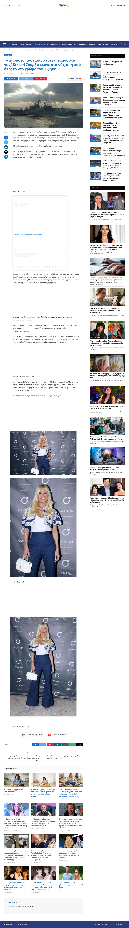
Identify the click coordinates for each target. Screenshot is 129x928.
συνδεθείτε (30, 906)
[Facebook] (6, 137)
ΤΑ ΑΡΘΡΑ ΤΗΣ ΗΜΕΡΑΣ (101, 924)
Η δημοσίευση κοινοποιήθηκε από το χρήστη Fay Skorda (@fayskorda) (40, 267)
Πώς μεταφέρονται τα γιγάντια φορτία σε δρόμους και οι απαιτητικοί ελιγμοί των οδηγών (113, 76)
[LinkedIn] (6, 147)
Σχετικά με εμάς (119, 924)
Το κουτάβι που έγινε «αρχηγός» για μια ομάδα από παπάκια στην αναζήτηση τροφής (113, 126)
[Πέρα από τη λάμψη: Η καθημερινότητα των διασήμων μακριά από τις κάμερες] (71, 841)
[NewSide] (64, 5)
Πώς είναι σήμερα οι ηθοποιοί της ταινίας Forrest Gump (71, 885)
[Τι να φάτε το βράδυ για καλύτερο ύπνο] (16, 780)
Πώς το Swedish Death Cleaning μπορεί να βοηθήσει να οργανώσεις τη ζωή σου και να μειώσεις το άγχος (71, 793)
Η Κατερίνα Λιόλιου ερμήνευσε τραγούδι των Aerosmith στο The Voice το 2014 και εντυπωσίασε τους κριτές (15, 823)
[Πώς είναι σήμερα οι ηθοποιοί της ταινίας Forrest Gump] (71, 873)
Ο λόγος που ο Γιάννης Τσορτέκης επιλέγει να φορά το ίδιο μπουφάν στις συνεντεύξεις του (43, 822)
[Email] (6, 152)
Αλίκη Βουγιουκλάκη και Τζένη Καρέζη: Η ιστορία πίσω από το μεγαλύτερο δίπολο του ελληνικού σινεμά (43, 886)
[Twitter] (6, 142)
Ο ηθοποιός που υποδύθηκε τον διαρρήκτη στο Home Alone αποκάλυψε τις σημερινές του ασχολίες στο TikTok (70, 823)
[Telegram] (6, 157)
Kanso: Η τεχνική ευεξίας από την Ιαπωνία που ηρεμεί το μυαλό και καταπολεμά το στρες (43, 793)
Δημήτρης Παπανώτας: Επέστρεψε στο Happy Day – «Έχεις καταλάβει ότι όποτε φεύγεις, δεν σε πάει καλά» (24, 758)
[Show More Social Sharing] (50, 78)
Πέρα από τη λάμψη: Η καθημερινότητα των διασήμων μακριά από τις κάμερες (69, 854)
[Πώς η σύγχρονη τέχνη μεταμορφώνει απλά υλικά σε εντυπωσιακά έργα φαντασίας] (95, 176)
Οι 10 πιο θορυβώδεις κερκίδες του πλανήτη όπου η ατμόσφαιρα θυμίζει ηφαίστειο (112, 164)
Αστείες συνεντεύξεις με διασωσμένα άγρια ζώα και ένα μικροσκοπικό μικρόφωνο (114, 101)
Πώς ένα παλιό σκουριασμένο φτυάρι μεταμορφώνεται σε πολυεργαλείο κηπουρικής (114, 151)
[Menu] (4, 44)
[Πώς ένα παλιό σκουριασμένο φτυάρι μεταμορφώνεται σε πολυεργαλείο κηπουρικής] (95, 151)
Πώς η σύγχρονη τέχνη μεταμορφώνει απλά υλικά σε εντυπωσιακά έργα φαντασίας (112, 177)
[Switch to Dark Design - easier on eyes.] (121, 44)
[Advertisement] (64, 26)
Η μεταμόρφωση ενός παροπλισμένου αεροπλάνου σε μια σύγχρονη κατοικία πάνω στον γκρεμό (113, 114)
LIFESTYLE (8, 55)
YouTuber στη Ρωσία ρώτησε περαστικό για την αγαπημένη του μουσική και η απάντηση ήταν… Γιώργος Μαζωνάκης (16, 855)
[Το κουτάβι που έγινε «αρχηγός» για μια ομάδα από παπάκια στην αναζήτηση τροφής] (95, 125)
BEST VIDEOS (95, 77)
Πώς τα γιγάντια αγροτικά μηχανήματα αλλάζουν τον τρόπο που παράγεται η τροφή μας (114, 139)
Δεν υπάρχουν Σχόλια (24, 73)
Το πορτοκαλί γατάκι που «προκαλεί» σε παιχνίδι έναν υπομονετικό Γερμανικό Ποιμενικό (113, 88)
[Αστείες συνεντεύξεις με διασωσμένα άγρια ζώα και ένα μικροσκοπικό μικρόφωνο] (95, 100)
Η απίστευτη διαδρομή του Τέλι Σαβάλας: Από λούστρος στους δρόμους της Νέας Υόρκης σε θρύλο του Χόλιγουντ (42, 855)
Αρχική (6, 50)
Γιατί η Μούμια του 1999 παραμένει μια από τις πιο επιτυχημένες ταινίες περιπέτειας (15, 886)
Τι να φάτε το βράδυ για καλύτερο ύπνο (13, 791)
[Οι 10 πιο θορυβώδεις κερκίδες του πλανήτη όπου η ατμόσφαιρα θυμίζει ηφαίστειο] (95, 163)
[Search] (125, 44)
